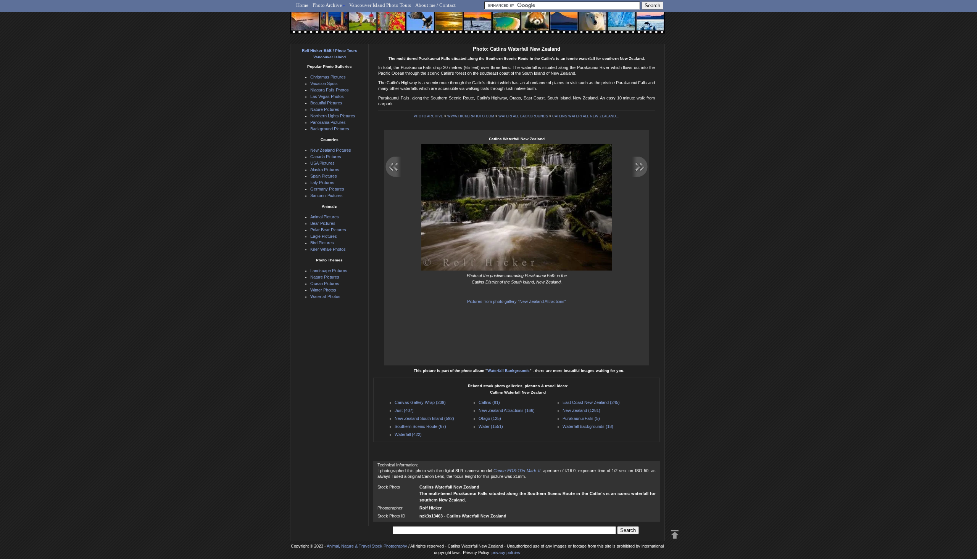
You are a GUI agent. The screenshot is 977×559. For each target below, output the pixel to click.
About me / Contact (435, 5)
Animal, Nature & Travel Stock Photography (367, 546)
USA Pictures (322, 163)
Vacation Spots (324, 83)
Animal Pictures (324, 217)
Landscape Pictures (328, 270)
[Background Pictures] (445, 25)
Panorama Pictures (328, 122)
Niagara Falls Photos (329, 90)
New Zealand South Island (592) (424, 418)
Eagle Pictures (323, 236)
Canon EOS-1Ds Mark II (516, 470)
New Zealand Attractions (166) (507, 410)
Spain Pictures (323, 176)
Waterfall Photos (325, 296)
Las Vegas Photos (327, 96)
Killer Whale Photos (328, 249)
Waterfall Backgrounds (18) (588, 426)
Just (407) (404, 410)
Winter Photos (323, 290)
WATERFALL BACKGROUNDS (523, 116)
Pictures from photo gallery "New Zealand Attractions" (516, 301)
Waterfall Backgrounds (508, 370)
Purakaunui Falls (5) (581, 418)
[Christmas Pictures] (331, 25)
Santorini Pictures (326, 195)
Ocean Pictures (324, 283)
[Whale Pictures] (473, 25)
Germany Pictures (327, 189)
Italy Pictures (322, 182)
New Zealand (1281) (581, 410)
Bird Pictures (322, 242)
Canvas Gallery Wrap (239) (420, 402)
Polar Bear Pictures (328, 229)
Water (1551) (491, 426)
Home (302, 5)
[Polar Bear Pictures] (586, 25)
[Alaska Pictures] (614, 25)
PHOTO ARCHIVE (428, 116)
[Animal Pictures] (529, 25)
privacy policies (506, 552)
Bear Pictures (322, 223)
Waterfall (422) (408, 434)
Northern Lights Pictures (332, 116)
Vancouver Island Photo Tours (380, 5)
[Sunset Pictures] (303, 25)
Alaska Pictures (324, 169)
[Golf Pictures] (360, 25)
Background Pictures (329, 129)
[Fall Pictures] (388, 25)
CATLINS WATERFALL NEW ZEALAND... (585, 116)
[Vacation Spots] (501, 25)
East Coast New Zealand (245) (591, 402)
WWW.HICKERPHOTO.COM (470, 116)
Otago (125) (490, 418)
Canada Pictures (325, 156)
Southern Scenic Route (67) (420, 426)
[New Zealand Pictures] (558, 25)
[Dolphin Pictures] (643, 25)
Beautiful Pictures (326, 103)
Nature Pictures (324, 109)
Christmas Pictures (328, 77)
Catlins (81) (489, 402)
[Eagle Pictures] (416, 25)
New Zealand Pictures (330, 150)
